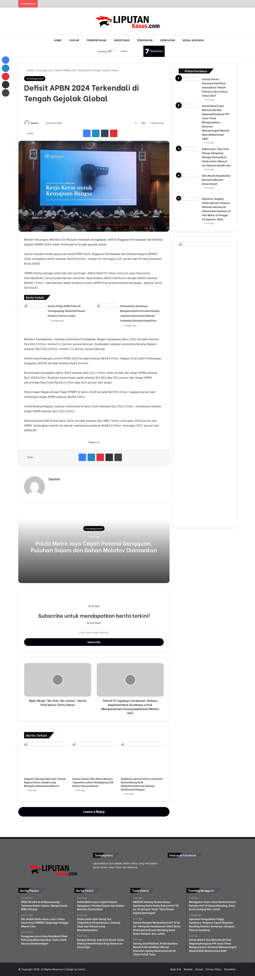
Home (30, 70)
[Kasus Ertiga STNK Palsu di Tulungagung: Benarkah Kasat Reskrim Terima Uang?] (34, 314)
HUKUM (74, 40)
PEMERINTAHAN (96, 40)
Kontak (199, 969)
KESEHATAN (167, 40)
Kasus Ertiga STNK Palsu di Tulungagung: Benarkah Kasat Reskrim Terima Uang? (66, 310)
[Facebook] (87, 133)
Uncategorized (44, 70)
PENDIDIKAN (145, 40)
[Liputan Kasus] (127, 21)
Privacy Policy (213, 969)
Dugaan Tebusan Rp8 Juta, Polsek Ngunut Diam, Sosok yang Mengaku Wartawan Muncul (45, 782)
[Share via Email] (109, 457)
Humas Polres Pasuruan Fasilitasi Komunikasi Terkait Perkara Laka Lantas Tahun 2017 (215, 87)
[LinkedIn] (95, 133)
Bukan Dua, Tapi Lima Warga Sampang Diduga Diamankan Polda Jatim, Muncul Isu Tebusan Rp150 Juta (216, 157)
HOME (58, 40)
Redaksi (188, 969)
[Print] (118, 457)
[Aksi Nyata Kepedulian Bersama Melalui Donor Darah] (189, 184)
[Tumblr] (104, 133)
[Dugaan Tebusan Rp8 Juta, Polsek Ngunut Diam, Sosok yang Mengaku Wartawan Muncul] (45, 758)
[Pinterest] (113, 133)
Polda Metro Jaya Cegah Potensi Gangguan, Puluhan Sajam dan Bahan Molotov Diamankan (94, 546)
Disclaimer (230, 969)
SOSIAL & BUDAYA (193, 40)
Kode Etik (175, 969)
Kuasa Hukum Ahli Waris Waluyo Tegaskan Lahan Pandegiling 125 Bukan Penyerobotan (92, 782)
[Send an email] (40, 123)
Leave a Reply (94, 812)
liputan (34, 123)
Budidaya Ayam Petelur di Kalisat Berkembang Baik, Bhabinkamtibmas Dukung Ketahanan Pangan (142, 784)
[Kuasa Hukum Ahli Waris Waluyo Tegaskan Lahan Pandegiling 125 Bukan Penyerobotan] (93, 758)
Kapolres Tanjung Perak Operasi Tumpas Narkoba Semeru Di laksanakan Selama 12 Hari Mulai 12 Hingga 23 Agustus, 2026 (216, 209)
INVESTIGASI (121, 40)
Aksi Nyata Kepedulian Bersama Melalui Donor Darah (216, 179)
